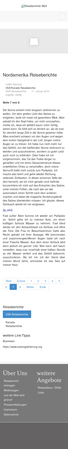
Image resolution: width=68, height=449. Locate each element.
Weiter (30, 287)
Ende (43, 287)
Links (41, 392)
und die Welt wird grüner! (14, 397)
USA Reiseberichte (17, 314)
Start (8, 281)
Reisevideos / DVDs (49, 387)
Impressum (10, 409)
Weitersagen (11, 390)
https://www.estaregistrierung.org (22, 347)
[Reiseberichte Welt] (34, 6)
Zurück (21, 281)
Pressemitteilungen (15, 404)
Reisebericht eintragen (11, 383)
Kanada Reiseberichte (14, 324)
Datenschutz (11, 414)
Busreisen (9, 341)
